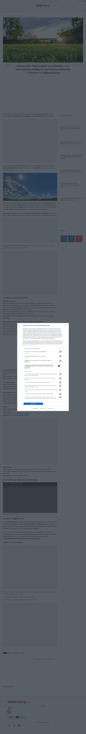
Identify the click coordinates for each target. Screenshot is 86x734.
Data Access (43, 408)
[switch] (59, 351)
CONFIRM (33, 403)
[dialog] (43, 367)
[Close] (66, 325)
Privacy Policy (51, 408)
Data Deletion (35, 408)
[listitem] (43, 348)
